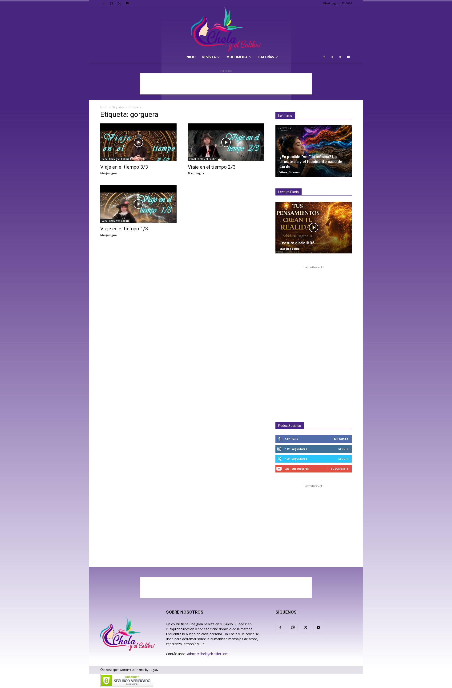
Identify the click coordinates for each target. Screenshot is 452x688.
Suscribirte (339, 468)
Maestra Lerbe (289, 248)
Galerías (266, 57)
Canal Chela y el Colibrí (115, 159)
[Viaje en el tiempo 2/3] (226, 142)
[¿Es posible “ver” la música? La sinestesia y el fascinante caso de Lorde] (313, 151)
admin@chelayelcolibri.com (207, 653)
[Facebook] (103, 3)
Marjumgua (108, 173)
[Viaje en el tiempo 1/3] (138, 204)
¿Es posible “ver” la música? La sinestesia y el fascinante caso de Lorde (310, 161)
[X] (119, 3)
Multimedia (237, 57)
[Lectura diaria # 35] (313, 227)
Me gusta (341, 439)
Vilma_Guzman (290, 172)
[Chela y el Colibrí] (226, 29)
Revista (209, 57)
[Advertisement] (226, 83)
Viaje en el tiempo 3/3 (124, 167)
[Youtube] (127, 3)
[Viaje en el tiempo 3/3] (138, 142)
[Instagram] (111, 3)
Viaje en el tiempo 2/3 (212, 167)
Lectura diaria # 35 (297, 242)
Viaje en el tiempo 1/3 (124, 229)
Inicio (191, 57)
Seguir (343, 449)
